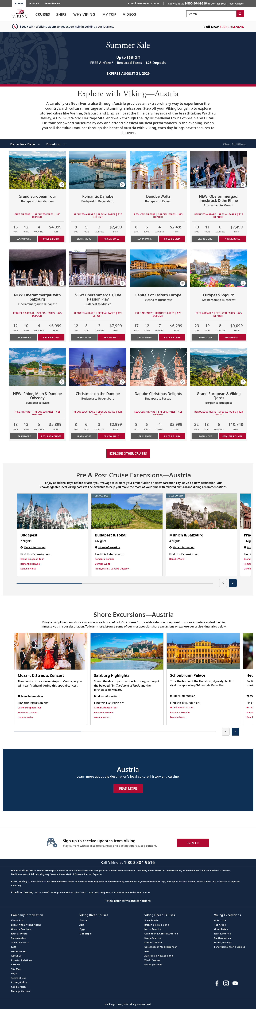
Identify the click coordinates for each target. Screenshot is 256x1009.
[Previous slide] (223, 583)
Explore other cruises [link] (128, 453)
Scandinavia (151, 920)
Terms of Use (18, 977)
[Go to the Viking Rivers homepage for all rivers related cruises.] (20, 13)
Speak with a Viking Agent (26, 924)
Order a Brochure (21, 929)
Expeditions (52, 3)
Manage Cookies (20, 991)
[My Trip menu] (120, 14)
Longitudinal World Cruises (229, 946)
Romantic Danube (30, 563)
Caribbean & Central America (161, 933)
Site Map (16, 969)
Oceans (34, 3)
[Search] (240, 13)
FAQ (13, 946)
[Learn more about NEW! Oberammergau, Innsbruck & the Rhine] (218, 170)
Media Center (19, 951)
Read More (128, 788)
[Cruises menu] (54, 14)
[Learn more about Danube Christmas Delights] (158, 367)
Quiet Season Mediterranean (160, 946)
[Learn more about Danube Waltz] (158, 170)
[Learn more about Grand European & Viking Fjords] (218, 367)
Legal (14, 973)
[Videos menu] (140, 14)
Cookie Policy (18, 986)
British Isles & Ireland (156, 924)
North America (152, 929)
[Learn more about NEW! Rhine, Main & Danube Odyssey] (37, 367)
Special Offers (19, 933)
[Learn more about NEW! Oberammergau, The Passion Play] (97, 268)
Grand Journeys (153, 964)
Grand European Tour (32, 558)
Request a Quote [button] (51, 436)
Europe (83, 920)
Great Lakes (221, 929)
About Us (16, 955)
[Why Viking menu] (100, 14)
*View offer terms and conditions (128, 901)
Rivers (19, 3)
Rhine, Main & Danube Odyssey (112, 568)
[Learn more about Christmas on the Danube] (97, 367)
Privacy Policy (19, 982)
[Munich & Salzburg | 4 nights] (201, 511)
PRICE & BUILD (51, 238)
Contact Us (17, 920)
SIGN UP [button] (193, 843)
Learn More (24, 238)
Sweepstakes (18, 938)
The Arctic (220, 924)
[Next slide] (233, 583)
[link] (42, 15)
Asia (81, 924)
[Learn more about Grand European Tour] (37, 170)
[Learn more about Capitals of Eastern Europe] (158, 268)
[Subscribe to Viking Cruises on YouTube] (235, 983)
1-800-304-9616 (232, 26)
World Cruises (152, 960)
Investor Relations (21, 960)
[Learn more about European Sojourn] (218, 268)
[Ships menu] (70, 14)
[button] (61, 184)
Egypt (82, 929)
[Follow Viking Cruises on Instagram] (226, 983)
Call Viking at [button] (206, 3)
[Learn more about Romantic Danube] (97, 170)
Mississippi (85, 933)
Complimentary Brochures (143, 3)
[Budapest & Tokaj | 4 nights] (127, 511)
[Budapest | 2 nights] (52, 511)
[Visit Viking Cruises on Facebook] (217, 983)
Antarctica (220, 920)
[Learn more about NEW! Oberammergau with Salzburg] (37, 268)
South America (152, 938)
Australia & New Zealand (158, 955)
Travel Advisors (20, 942)
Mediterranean (153, 942)
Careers (15, 964)
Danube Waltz (28, 568)
